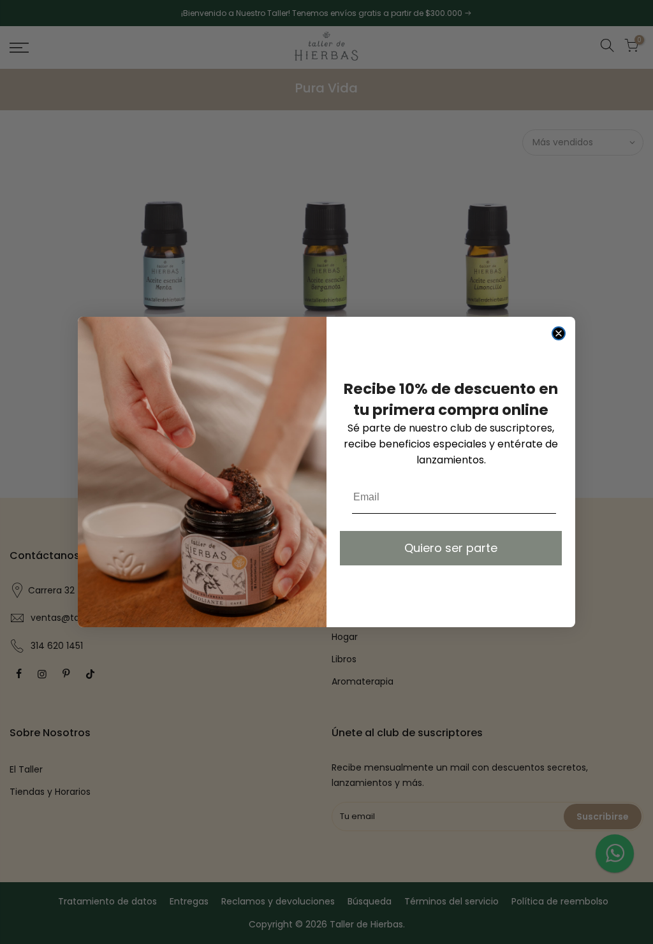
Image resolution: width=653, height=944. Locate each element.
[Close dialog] (558, 333)
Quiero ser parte (450, 548)
